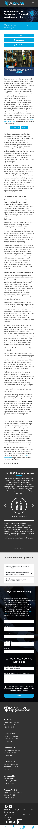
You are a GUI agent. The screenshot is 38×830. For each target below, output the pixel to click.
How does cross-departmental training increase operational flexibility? (17, 573)
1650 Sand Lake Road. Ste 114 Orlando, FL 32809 (13, 792)
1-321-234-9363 (9, 798)
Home (5, 24)
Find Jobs (20, 35)
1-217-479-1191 (9, 770)
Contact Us (15, 128)
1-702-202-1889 (9, 784)
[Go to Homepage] (14, 3)
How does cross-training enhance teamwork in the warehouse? (16, 579)
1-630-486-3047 (9, 727)
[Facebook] (6, 806)
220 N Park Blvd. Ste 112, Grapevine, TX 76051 (12, 750)
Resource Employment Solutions (19, 810)
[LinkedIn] (10, 806)
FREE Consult (20, 40)
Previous (5, 505)
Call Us (24, 128)
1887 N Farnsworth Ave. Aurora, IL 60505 (11, 721)
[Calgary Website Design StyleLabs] (13, 822)
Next (32, 505)
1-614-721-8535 (9, 741)
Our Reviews (20, 45)
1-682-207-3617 (9, 755)
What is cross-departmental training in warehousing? (17, 567)
